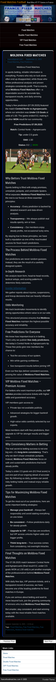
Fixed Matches (28, 30)
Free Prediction (26, 62)
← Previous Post (8, 641)
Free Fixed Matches (28, 45)
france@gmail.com (15, 59)
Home (28, 25)
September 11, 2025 (34, 59)
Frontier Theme (49, 679)
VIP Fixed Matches (28, 40)
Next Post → (50, 641)
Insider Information (15, 288)
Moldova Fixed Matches (28, 55)
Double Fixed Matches (28, 35)
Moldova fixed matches (24, 630)
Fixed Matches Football (13, 2)
